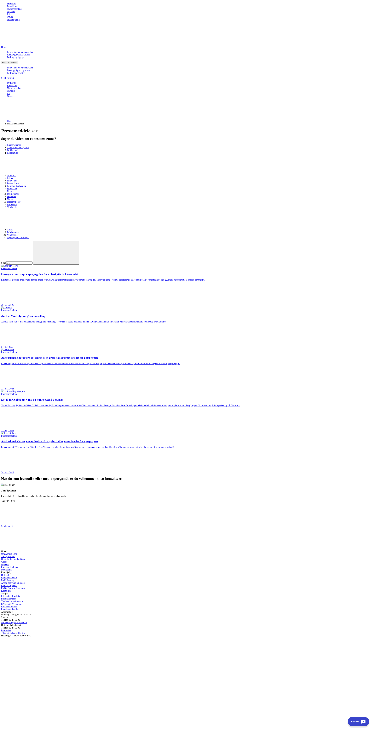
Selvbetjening (13, 19)
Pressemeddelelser (9, 567)
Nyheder (11, 11)
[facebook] (29, 683)
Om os (10, 17)
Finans (10, 191)
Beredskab (12, 6)
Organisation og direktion (13, 559)
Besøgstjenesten (8, 598)
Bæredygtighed (14, 145)
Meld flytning (7, 580)
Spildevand (12, 188)
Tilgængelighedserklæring (13, 633)
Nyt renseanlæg (14, 9)
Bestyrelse (12, 204)
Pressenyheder (13, 202)
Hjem (9, 121)
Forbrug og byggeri (16, 57)
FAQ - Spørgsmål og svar (13, 588)
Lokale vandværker (10, 609)
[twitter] (29, 705)
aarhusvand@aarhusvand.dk (14, 622)
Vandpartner (12, 235)
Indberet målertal (9, 577)
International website (10, 596)
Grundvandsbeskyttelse (18, 147)
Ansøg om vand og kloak (13, 583)
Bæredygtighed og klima (18, 54)
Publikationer (13, 232)
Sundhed (11, 175)
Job (8, 14)
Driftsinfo (11, 3)
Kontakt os (6, 591)
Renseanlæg (12, 153)
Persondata (6, 630)
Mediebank (6, 569)
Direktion (11, 196)
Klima (10, 178)
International (13, 194)
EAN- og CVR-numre (11, 604)
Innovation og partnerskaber (20, 52)
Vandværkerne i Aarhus (12, 601)
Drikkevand (12, 150)
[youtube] (29, 728)
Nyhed (10, 199)
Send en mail (7, 526)
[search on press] (56, 253)
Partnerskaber (13, 183)
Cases (10, 229)
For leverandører (9, 606)
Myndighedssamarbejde (18, 237)
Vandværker (12, 207)
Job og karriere (8, 556)
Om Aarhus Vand (9, 554)
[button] (9, 62)
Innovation (12, 180)
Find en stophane (9, 585)
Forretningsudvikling (16, 186)
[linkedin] (29, 660)
